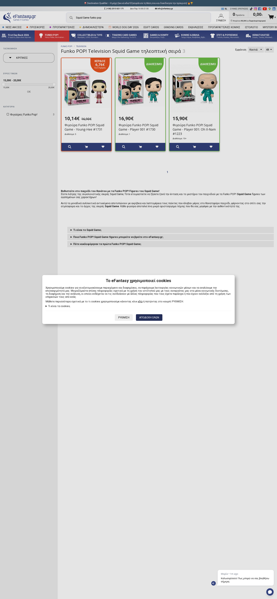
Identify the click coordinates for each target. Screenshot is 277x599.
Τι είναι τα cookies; (59, 306)
